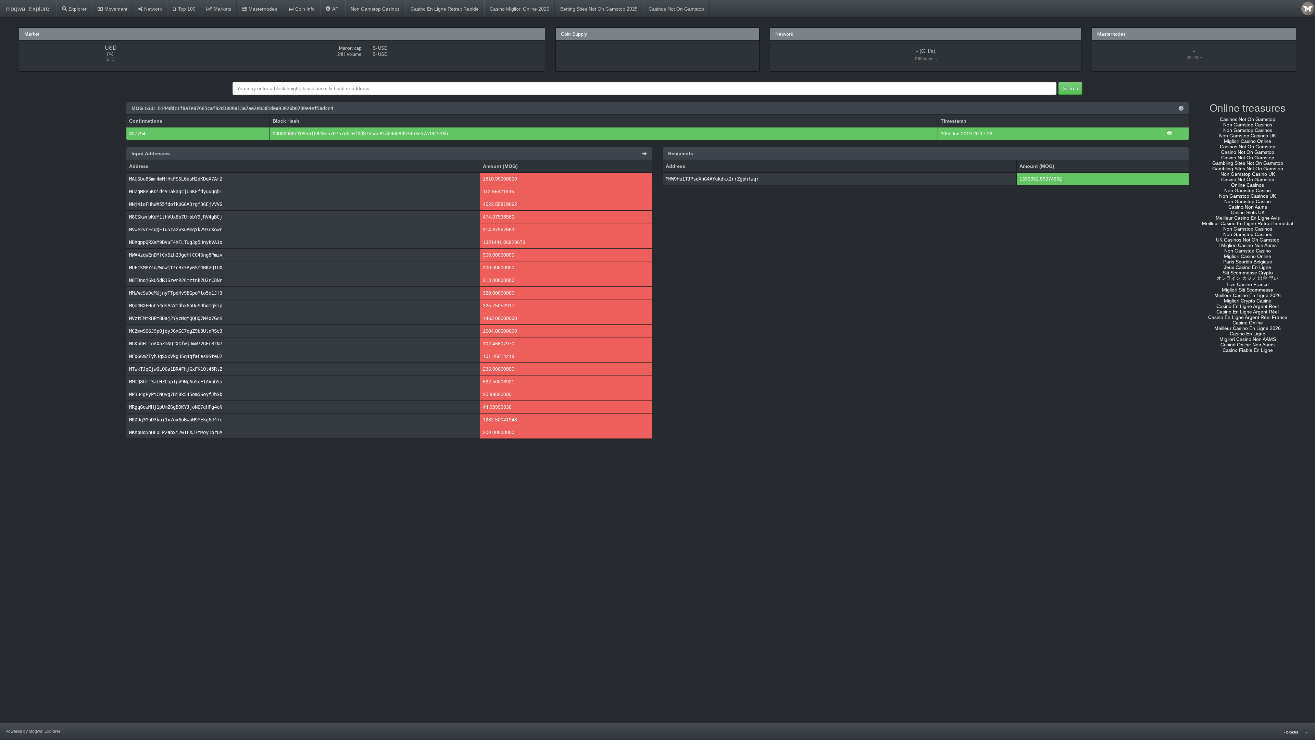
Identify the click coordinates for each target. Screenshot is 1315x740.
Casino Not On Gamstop (1247, 152)
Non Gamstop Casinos (375, 9)
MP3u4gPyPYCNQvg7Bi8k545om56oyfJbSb (175, 394)
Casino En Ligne (1247, 333)
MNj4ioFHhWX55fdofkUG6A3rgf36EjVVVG (175, 204)
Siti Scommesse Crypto (1248, 272)
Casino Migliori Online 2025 (519, 9)
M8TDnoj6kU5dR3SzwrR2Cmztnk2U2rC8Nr (175, 280)
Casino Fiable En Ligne (1248, 350)
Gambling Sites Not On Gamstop (1247, 163)
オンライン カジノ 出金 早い (1247, 278)
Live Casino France (1248, 284)
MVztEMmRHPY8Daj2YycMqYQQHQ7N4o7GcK (175, 318)
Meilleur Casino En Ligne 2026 (1247, 295)
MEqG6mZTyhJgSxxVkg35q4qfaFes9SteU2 (175, 356)
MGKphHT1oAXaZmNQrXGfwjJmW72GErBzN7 (175, 343)
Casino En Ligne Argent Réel (1247, 306)
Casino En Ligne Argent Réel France (1247, 317)
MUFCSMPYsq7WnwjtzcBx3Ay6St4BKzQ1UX (175, 267)
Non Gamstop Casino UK (1247, 174)
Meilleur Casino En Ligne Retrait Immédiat (1247, 223)
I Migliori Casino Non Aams (1247, 245)
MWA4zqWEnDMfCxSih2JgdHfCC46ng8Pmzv (175, 255)
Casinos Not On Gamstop (676, 9)
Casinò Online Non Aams (1247, 344)
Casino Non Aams (1247, 207)
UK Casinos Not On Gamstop (1247, 240)
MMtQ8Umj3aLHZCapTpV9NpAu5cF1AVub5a (175, 381)
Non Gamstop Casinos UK (1247, 135)
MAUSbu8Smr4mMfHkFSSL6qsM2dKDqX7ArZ (175, 179)
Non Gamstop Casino (1247, 190)
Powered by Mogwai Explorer (32, 731)
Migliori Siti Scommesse (1247, 290)
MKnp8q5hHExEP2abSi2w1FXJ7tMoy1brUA (175, 432)
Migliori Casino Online (1247, 141)
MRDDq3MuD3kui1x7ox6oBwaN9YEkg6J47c (175, 419)
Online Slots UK (1248, 212)
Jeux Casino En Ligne (1247, 267)
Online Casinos (1247, 185)
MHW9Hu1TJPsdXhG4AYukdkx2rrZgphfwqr (712, 179)
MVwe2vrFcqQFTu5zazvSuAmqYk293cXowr (175, 229)
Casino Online (1247, 322)
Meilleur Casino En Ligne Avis (1248, 218)
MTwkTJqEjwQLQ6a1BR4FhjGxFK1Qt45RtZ (175, 369)
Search (1070, 88)
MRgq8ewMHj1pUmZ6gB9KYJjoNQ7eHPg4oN (175, 407)
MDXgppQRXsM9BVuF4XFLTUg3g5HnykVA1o (175, 242)
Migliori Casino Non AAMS (1247, 339)
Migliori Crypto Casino (1248, 301)
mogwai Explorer (28, 8)
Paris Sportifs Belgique (1247, 261)
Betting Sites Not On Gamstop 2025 (599, 9)
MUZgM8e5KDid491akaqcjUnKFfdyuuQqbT (175, 191)
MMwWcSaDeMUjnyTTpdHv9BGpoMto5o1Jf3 (175, 293)
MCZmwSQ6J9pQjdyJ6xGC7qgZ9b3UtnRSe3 (175, 331)
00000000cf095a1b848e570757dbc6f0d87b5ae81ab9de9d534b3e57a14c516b (360, 133)
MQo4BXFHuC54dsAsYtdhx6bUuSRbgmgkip (175, 305)
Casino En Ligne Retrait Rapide (445, 9)
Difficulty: (925, 59)
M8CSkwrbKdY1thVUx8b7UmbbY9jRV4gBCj (175, 217)
